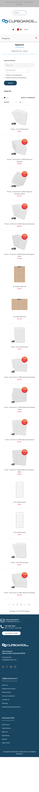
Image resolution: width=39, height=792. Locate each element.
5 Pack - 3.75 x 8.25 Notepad (19, 562)
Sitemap (5, 703)
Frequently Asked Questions (11, 707)
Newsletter (5, 736)
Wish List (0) (18, 2)
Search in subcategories (14, 75)
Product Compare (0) (28, 97)
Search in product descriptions (16, 78)
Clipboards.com (16, 51)
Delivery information (9, 689)
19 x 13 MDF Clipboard (19, 317)
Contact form (12, 633)
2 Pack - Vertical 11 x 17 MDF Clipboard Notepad (19, 440)
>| (28, 604)
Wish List (5, 732)
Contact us (5, 700)
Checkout (19, 4)
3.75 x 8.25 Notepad (19, 502)
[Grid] (4, 98)
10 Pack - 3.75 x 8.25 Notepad (19, 129)
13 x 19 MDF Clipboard (19, 286)
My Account (9, 2)
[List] (7, 98)
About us (5, 685)
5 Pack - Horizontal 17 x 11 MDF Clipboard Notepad (19, 593)
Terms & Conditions (8, 696)
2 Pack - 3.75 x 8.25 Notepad (19, 347)
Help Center (6, 743)
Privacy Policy (6, 692)
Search (25, 51)
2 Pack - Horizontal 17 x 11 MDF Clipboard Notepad (19, 377)
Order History (6, 728)
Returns (4, 739)
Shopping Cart (29, 2)
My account (6, 724)
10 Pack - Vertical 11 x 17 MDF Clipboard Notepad (19, 224)
